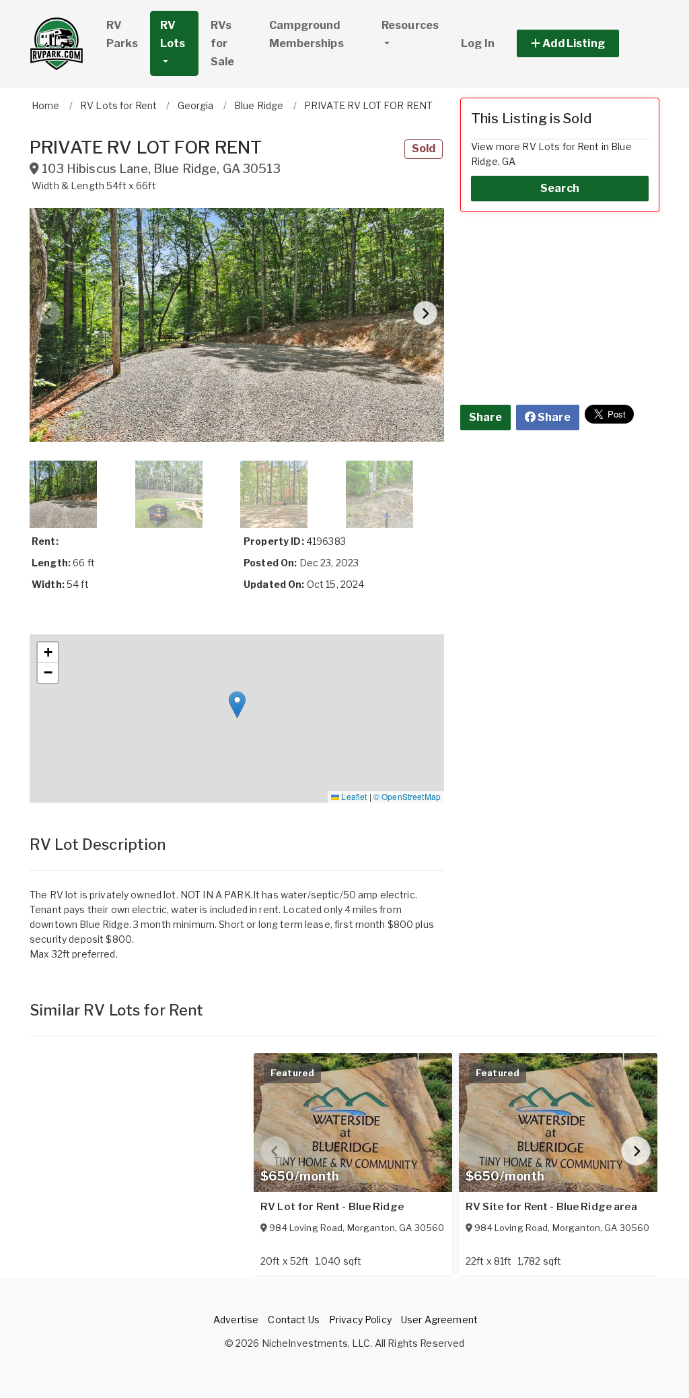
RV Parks (122, 34)
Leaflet (353, 796)
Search (559, 188)
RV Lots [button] (173, 34)
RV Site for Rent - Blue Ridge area (551, 1207)
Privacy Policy (360, 1319)
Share (485, 417)
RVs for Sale (223, 43)
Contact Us (293, 1319)
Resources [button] (410, 25)
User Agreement (439, 1319)
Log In (478, 43)
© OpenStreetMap (407, 796)
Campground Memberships (306, 34)
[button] (583, 43)
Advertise (235, 1319)
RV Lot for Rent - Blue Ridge (332, 1207)
